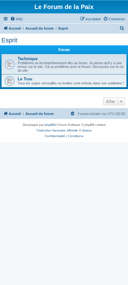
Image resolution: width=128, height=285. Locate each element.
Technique (28, 58)
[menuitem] (16, 19)
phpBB (50, 124)
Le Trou (25, 79)
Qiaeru (87, 130)
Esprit (9, 40)
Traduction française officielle (57, 130)
